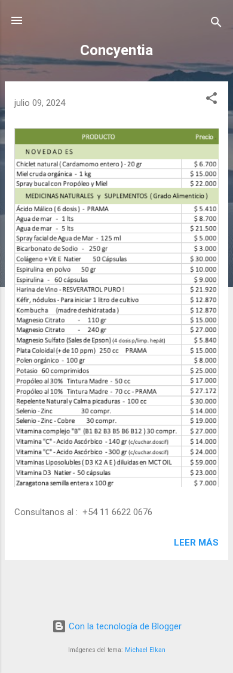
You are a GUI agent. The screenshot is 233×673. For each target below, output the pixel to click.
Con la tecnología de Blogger (124, 626)
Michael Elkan (145, 650)
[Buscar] (216, 24)
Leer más (196, 542)
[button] (211, 100)
